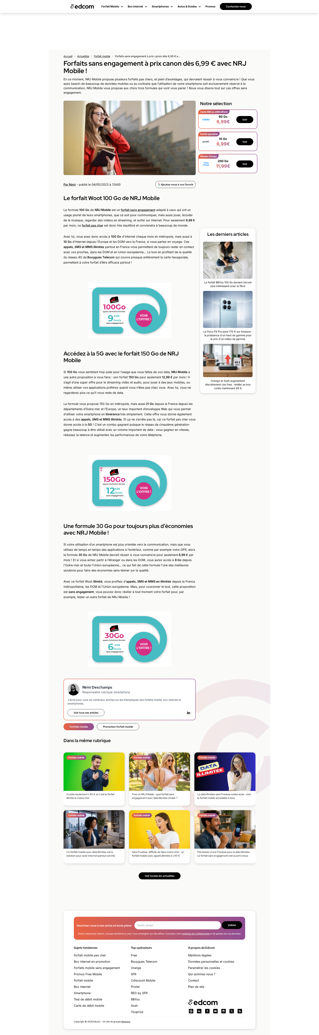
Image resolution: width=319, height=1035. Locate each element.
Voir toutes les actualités (159, 876)
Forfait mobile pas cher (90, 955)
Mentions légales (199, 955)
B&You (135, 999)
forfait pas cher (92, 225)
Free (134, 955)
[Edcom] (82, 6)
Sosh (134, 1005)
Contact (193, 980)
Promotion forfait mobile (118, 726)
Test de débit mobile (88, 999)
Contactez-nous (236, 6)
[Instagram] (224, 1011)
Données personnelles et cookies (211, 961)
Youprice (137, 1012)
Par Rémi (70, 184)
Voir (244, 119)
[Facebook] (207, 1011)
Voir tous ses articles (86, 712)
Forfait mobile (102, 56)
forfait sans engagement (138, 210)
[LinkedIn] (189, 713)
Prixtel (135, 987)
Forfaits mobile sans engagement (97, 968)
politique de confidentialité (196, 933)
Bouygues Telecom (144, 961)
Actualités (83, 56)
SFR (133, 974)
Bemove (125, 1021)
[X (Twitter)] (232, 1011)
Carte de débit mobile (89, 1005)
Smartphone (82, 993)
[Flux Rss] (240, 1011)
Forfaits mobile (79, 726)
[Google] (191, 1011)
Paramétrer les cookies (204, 968)
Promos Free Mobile (88, 974)
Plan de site (196, 987)
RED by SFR (139, 993)
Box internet (82, 987)
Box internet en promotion (92, 961)
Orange (136, 968)
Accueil (68, 56)
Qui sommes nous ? (201, 974)
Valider (232, 925)
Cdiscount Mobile (143, 980)
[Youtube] (215, 1011)
